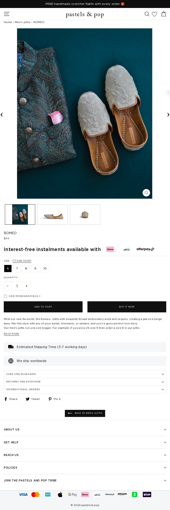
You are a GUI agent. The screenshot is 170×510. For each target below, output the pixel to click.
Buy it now (126, 307)
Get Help (11, 442)
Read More (11, 334)
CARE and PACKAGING (21, 374)
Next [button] (168, 113)
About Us (12, 429)
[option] (85, 4)
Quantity (11, 277)
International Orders (23, 389)
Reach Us (11, 455)
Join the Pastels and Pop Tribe (30, 480)
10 (45, 268)
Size (17, 261)
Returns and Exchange (23, 381)
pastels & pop (85, 15)
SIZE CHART (23, 261)
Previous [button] (1, 113)
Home (8, 22)
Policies (10, 467)
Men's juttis (23, 22)
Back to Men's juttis (88, 413)
